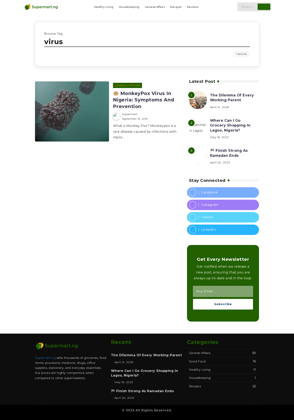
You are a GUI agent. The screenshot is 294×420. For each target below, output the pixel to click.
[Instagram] (223, 205)
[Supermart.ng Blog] (41, 6)
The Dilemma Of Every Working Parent (232, 97)
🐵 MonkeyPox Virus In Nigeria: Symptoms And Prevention (143, 100)
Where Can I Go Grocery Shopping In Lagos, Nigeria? (230, 125)
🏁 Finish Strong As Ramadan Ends (229, 153)
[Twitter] (223, 217)
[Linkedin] (223, 230)
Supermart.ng (45, 358)
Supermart (129, 114)
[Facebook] (223, 192)
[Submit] (264, 7)
